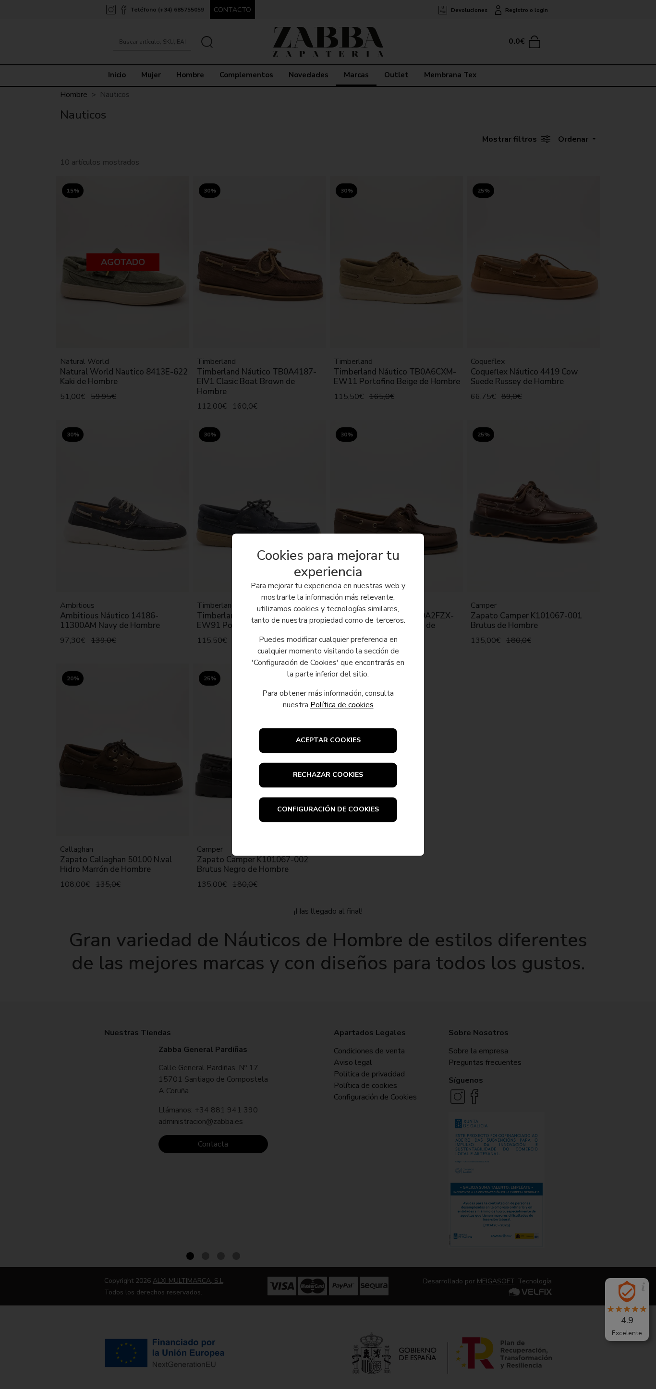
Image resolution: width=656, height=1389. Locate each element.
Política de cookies (342, 705)
